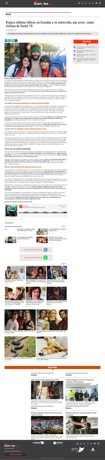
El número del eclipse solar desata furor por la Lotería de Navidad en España (86, 60)
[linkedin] (93, 3)
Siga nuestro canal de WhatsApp (33, 257)
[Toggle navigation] (7, 3)
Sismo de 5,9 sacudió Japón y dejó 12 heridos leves (87, 47)
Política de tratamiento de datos (12, 451)
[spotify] (79, 3)
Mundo (8, 14)
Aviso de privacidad (9, 448)
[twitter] (89, 3)
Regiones (68, 408)
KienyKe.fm (7, 219)
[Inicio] (43, 3)
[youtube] (96, 3)
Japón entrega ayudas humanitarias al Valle (45, 380)
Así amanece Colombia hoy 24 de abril (17, 219)
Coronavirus (9, 223)
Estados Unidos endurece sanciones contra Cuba (86, 55)
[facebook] (100, 3)
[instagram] (86, 3)
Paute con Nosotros (15, 454)
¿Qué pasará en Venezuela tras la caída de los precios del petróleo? (31, 103)
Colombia (34, 375)
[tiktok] (83, 3)
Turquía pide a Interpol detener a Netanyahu (86, 51)
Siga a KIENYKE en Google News (33, 249)
